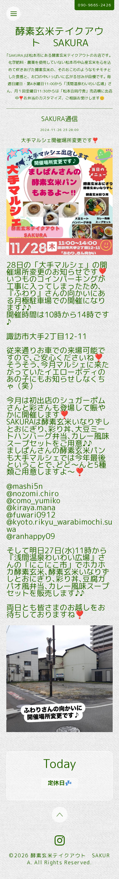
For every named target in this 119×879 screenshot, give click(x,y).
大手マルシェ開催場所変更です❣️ (59, 140)
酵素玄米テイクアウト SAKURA (59, 36)
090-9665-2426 (94, 5)
